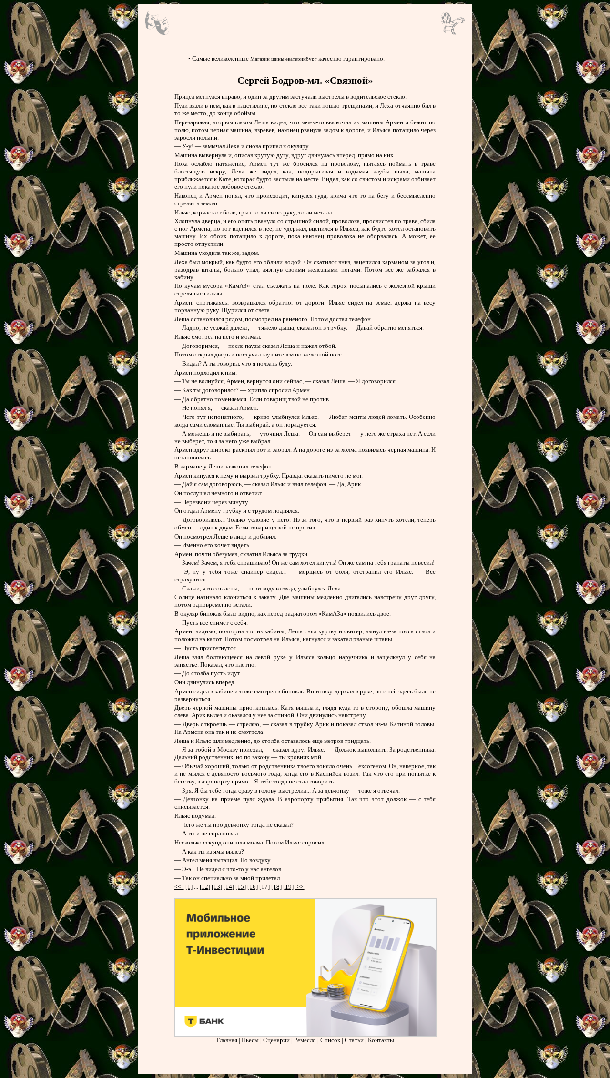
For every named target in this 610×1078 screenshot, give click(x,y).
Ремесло (305, 1040)
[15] (240, 886)
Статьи (354, 1040)
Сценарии (276, 1040)
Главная (226, 1040)
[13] (217, 886)
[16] (252, 886)
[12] (205, 886)
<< (179, 886)
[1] (189, 886)
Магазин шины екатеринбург (283, 58)
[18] (276, 886)
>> (300, 886)
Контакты (381, 1040)
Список (330, 1040)
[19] (288, 886)
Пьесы (250, 1040)
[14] (229, 886)
